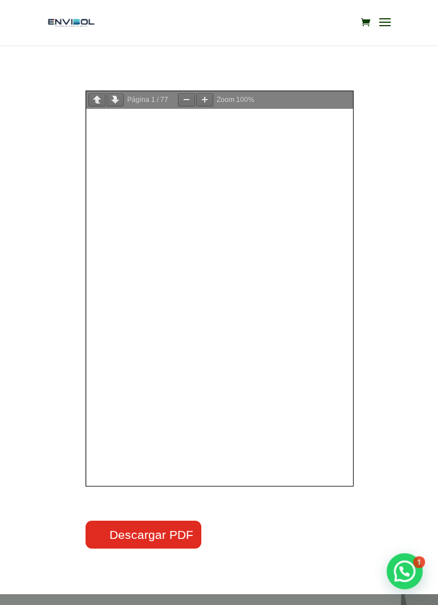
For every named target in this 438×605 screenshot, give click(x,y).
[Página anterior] (97, 100)
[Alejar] (186, 100)
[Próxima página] (115, 100)
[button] (405, 572)
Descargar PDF (151, 534)
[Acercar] (204, 100)
